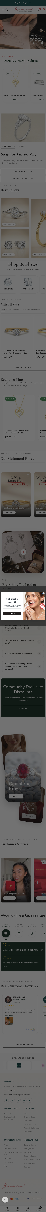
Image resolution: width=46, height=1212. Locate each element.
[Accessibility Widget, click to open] (42, 606)
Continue (12, 613)
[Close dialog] (43, 593)
